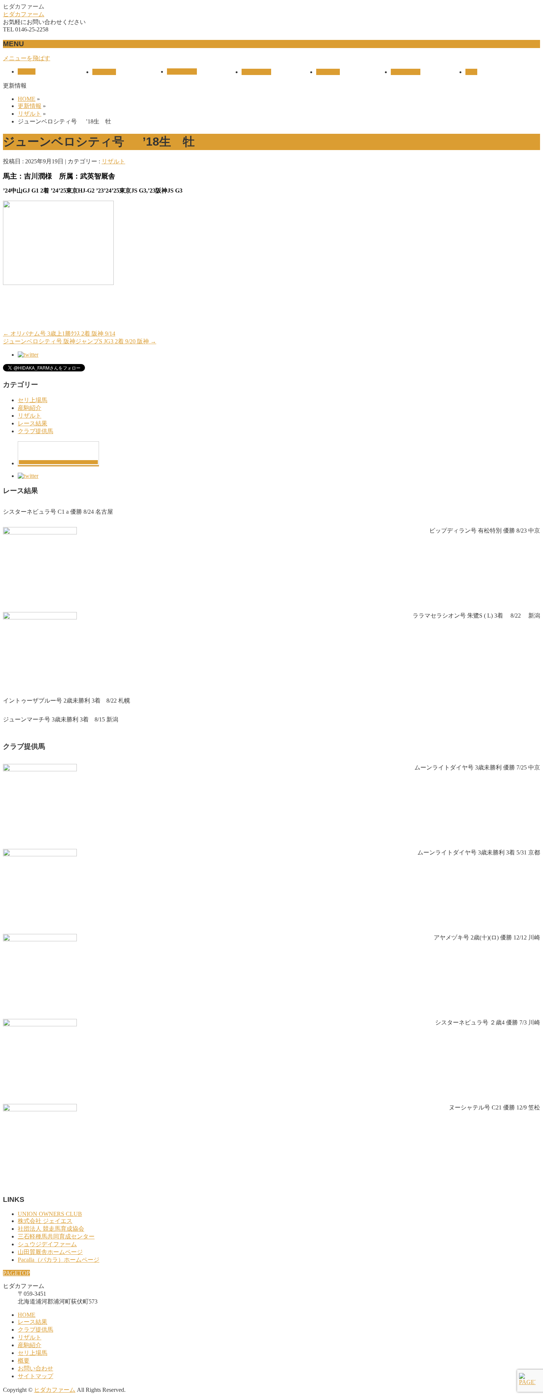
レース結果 (32, 423)
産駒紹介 (29, 408)
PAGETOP (16, 1273)
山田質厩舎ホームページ (50, 1252)
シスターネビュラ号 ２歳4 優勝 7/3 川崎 (487, 1022)
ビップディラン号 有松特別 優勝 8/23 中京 (484, 530)
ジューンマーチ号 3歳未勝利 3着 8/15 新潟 (60, 719)
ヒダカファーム (23, 14)
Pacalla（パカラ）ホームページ (58, 1260)
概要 (24, 1360)
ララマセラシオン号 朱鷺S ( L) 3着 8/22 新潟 (476, 615)
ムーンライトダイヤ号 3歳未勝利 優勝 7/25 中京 (477, 767)
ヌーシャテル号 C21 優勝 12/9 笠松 (494, 1107)
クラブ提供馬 (35, 431)
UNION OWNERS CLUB (50, 1214)
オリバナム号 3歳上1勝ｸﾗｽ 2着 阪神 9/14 (59, 333)
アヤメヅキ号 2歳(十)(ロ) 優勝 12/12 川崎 (487, 937)
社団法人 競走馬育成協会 (51, 1229)
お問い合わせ (35, 1368)
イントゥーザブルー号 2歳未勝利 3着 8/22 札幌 (66, 700)
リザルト (113, 161)
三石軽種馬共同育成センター (56, 1236)
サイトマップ (35, 1376)
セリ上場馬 (32, 400)
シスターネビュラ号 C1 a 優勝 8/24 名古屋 (58, 512)
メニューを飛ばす (26, 58)
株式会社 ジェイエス (45, 1221)
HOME (26, 1315)
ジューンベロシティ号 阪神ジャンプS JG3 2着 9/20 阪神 (79, 341)
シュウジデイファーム (47, 1244)
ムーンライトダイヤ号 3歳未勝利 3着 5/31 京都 (478, 852)
